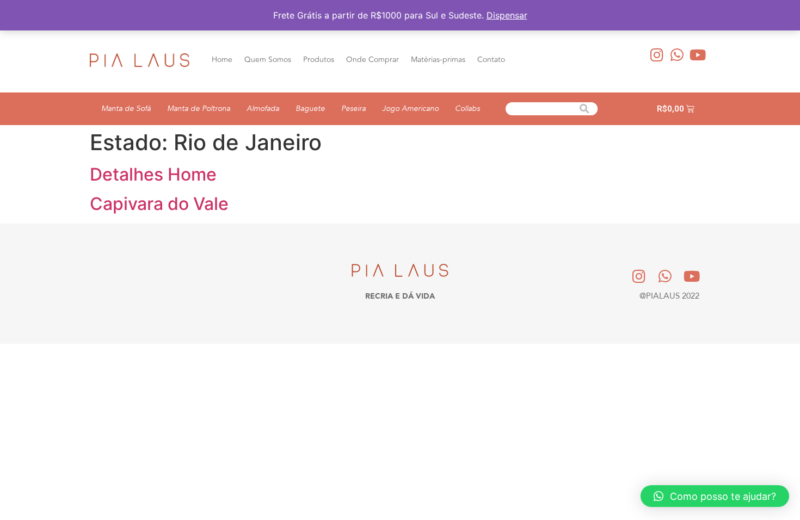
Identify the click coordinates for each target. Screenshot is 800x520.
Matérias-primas (438, 59)
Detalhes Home (153, 174)
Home (222, 59)
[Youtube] (697, 54)
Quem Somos (267, 59)
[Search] (584, 108)
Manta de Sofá (126, 108)
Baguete (310, 108)
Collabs (467, 108)
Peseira (353, 108)
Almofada (263, 108)
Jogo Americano (410, 108)
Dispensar (507, 15)
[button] (715, 496)
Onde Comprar (372, 59)
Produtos (318, 59)
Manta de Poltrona (198, 108)
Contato (491, 59)
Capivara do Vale (159, 203)
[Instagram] (657, 54)
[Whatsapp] (677, 54)
